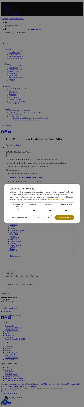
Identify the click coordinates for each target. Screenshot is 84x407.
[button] (18, 217)
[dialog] (42, 203)
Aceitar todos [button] (64, 217)
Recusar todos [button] (43, 217)
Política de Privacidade (56, 200)
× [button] (76, 186)
